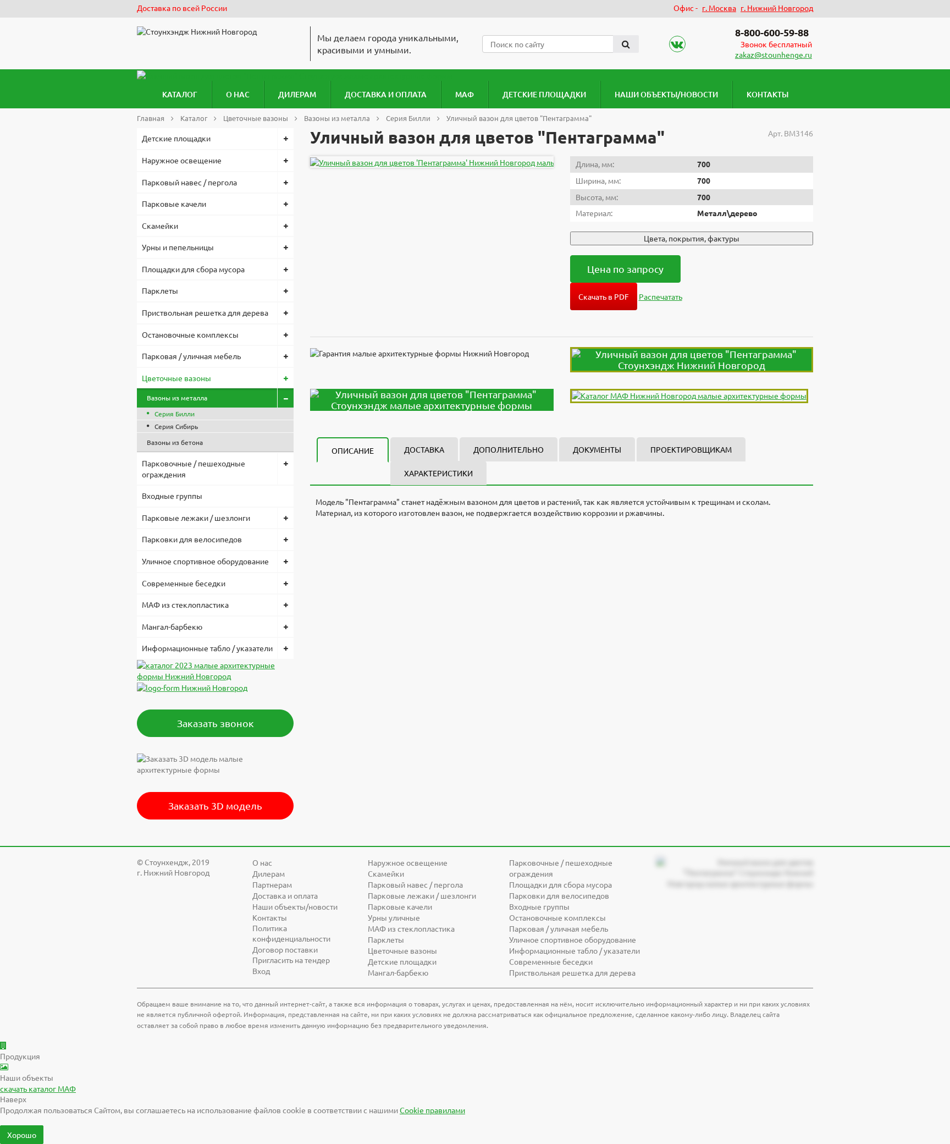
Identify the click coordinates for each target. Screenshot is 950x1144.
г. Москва (719, 8)
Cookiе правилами (432, 1110)
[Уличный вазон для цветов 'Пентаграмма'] (473, 162)
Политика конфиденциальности (291, 933)
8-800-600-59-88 (772, 32)
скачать (38, 1088)
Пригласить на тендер (291, 960)
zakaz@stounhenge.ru (773, 54)
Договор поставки (285, 949)
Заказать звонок (215, 723)
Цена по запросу (625, 268)
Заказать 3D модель (215, 805)
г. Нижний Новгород (777, 8)
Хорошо (21, 1135)
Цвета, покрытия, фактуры (691, 238)
